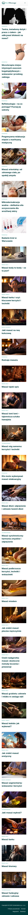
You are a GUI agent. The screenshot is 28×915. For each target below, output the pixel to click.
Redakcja (23, 911)
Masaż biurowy (9, 866)
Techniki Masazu (6, 443)
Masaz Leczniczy (6, 327)
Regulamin (16, 911)
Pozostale (4, 26)
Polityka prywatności (14, 909)
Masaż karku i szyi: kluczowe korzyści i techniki (11, 300)
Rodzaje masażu (10, 360)
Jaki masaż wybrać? (12, 812)
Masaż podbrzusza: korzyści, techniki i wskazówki (11, 571)
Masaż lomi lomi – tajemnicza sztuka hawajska (11, 416)
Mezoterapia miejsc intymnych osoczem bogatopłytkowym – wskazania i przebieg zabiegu (12, 71)
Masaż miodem (9, 601)
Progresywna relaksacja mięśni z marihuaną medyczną (13, 139)
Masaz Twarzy (5, 294)
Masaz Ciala (5, 264)
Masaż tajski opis (10, 387)
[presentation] (14, 16)
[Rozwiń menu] (25, 3)
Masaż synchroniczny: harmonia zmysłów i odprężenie (12, 538)
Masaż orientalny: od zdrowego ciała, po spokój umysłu (12, 172)
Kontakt (23, 909)
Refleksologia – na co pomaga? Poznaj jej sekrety (12, 107)
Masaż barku (8, 839)
